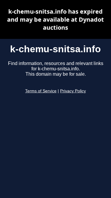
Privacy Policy (73, 91)
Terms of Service (41, 91)
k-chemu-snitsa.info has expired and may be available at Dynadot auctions (55, 19)
